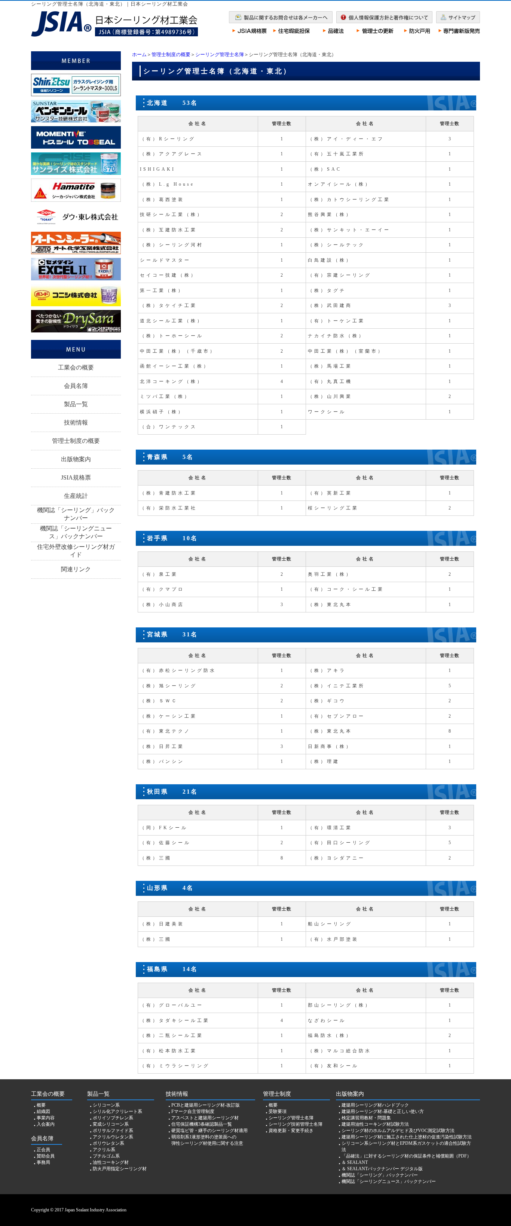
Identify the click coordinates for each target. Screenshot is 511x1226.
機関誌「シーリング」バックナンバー (76, 514)
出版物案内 (76, 459)
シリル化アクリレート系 (117, 1111)
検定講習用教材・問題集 (366, 1117)
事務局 (43, 1162)
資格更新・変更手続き (291, 1130)
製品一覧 (76, 404)
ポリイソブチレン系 (113, 1117)
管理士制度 (277, 1094)
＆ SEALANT (355, 1162)
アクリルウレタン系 (113, 1137)
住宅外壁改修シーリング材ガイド (76, 551)
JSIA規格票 (76, 477)
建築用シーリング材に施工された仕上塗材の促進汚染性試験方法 (407, 1137)
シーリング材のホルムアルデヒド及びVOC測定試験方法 (398, 1130)
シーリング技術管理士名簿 (295, 1124)
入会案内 (46, 1124)
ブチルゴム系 (106, 1156)
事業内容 (46, 1117)
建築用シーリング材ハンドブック (375, 1105)
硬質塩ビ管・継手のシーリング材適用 (209, 1130)
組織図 (43, 1111)
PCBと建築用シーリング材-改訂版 (205, 1105)
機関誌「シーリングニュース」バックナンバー (76, 532)
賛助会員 (46, 1156)
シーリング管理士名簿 (219, 54)
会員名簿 (76, 386)
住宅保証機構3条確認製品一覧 (201, 1124)
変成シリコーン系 (111, 1124)
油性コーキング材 (111, 1162)
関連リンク (76, 569)
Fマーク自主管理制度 (192, 1111)
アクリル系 (104, 1149)
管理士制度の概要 (171, 54)
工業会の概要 (76, 367)
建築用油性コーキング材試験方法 (375, 1124)
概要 (41, 1105)
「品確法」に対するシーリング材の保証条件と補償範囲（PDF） (406, 1156)
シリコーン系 (106, 1105)
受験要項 (278, 1111)
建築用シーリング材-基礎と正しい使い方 (383, 1111)
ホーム (139, 54)
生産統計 (76, 496)
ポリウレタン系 (108, 1143)
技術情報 (76, 422)
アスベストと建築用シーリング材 (205, 1117)
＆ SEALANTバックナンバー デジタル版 (382, 1168)
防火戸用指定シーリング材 (120, 1168)
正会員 (43, 1149)
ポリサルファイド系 (113, 1130)
